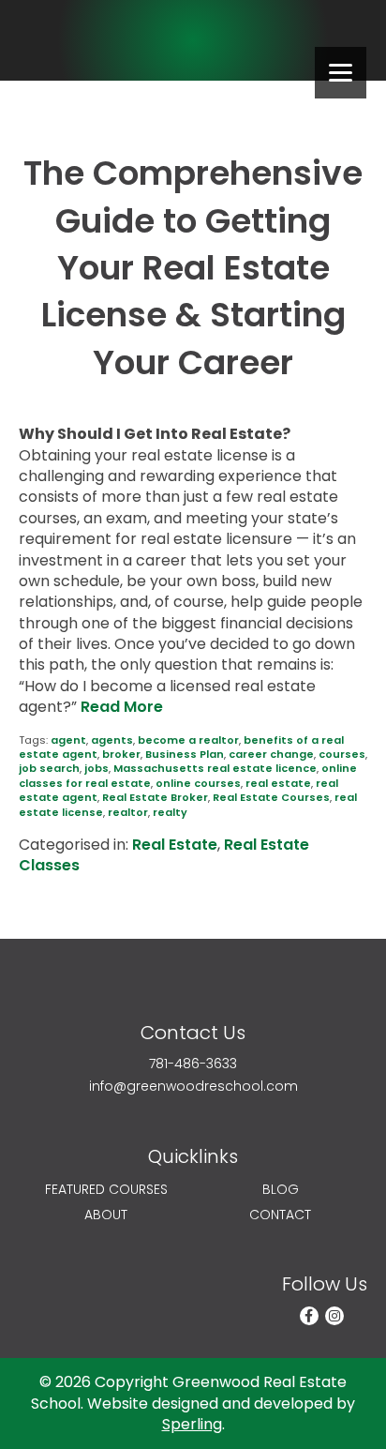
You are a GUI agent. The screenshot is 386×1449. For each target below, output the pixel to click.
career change (271, 754)
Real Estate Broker (155, 797)
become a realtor (188, 739)
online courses (198, 783)
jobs (96, 768)
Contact (280, 1215)
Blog (280, 1190)
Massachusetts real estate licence (215, 768)
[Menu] (340, 72)
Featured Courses (106, 1190)
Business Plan (184, 754)
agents (112, 739)
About (105, 1215)
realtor (128, 812)
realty (170, 812)
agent (68, 739)
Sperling (192, 1424)
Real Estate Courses (271, 797)
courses (342, 754)
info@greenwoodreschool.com (193, 1086)
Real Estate (174, 844)
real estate (278, 783)
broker (121, 754)
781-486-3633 (193, 1064)
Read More (122, 706)
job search (49, 768)
